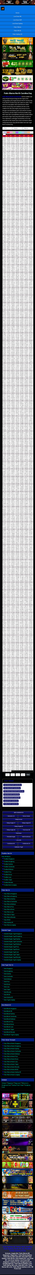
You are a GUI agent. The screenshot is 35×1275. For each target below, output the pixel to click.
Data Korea (7, 984)
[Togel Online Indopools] (17, 1225)
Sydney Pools (15, 1262)
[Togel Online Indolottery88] (17, 1210)
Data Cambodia (8, 976)
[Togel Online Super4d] (17, 56)
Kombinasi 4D (11, 843)
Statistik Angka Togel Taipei (12, 954)
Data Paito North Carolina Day (11, 794)
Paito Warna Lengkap (10, 925)
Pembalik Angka (11, 836)
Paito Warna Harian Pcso (11, 1056)
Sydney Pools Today (17, 1085)
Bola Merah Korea (9, 1024)
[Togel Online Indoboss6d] (17, 1104)
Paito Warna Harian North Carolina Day (14, 791)
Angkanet (6, 1262)
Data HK (18, 1257)
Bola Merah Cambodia (10, 1016)
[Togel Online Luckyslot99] (17, 1180)
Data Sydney (7, 973)
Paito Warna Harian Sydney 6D (12, 1072)
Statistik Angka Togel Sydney (12, 939)
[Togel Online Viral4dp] (17, 86)
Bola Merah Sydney (9, 1013)
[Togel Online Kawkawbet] (17, 1119)
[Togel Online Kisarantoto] (17, 71)
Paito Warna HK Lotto (10, 1265)
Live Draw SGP (17, 20)
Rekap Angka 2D (18, 826)
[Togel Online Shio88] (17, 1232)
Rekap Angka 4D (11, 829)
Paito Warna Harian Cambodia (12, 1051)
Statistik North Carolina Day (11, 801)
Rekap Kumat (18, 819)
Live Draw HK (17, 16)
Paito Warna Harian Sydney (11, 1048)
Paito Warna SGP (9, 1257)
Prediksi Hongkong (9, 861)
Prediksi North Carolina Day (11, 804)
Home (17, 13)
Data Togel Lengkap (9, 1000)
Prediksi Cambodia (9, 866)
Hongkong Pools (26, 1262)
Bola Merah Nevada (9, 1032)
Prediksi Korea (8, 874)
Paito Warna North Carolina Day (18, 93)
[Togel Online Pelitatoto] (17, 79)
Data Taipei (7, 989)
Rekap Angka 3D (26, 823)
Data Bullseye (8, 979)
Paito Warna (17, 27)
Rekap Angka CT (11, 823)
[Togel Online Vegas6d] (17, 1127)
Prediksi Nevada (8, 882)
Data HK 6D (7, 994)
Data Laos (7, 987)
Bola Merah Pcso (8, 1021)
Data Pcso (7, 981)
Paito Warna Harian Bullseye (12, 1054)
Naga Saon (14, 1255)
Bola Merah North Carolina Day (12, 797)
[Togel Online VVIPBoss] (17, 41)
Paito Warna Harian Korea (11, 1059)
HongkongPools (8, 1263)
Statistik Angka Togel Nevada (12, 957)
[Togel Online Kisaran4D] (17, 63)
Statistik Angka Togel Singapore (13, 933)
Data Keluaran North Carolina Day (12, 785)
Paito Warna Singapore (10, 893)
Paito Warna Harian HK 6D (11, 1069)
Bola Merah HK (8, 1011)
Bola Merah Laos (8, 1027)
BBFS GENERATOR (18, 812)
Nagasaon (10, 1083)
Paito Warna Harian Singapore (12, 1043)
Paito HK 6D (17, 30)
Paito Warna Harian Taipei (11, 1064)
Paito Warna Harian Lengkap (12, 1074)
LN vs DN (18, 840)
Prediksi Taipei (8, 879)
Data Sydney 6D (8, 997)
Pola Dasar (18, 833)
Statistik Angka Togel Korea (11, 949)
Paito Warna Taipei (9, 914)
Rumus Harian (26, 816)
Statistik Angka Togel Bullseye (12, 944)
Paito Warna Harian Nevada (11, 1067)
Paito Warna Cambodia (10, 901)
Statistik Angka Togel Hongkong (13, 936)
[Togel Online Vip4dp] (17, 1187)
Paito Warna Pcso (9, 907)
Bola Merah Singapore (10, 1008)
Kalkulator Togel (18, 847)
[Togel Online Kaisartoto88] (17, 1164)
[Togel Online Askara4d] (17, 1134)
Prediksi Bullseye (8, 869)
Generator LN (10, 816)
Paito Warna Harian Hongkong (12, 1046)
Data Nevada (7, 992)
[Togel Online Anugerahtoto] (17, 1202)
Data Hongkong (8, 971)
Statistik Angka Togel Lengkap (12, 960)
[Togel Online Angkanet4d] (17, 1217)
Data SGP (25, 1257)
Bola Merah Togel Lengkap (11, 1034)
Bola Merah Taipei (9, 1029)
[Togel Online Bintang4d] (17, 1142)
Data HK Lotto (23, 1265)
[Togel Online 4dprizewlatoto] (17, 1157)
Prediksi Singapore (9, 859)
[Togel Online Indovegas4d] (17, 1240)
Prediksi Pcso (7, 872)
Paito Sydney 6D (17, 34)
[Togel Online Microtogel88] (17, 1096)
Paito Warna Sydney (9, 899)
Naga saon (18, 1083)
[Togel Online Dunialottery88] (17, 1195)
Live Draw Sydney (17, 23)
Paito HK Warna (6, 856)
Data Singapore (8, 968)
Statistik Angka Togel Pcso (11, 947)
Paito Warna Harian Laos (11, 1061)
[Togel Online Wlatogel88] (17, 1149)
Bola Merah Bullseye (9, 1019)
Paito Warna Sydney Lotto (23, 1263)
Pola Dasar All (26, 829)
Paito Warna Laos (9, 912)
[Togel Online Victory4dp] (17, 1112)
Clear (28, 774)
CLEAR (4, 132)
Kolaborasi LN (26, 843)
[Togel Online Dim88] (17, 48)
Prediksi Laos (7, 877)
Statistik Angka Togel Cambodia (13, 941)
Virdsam (4, 1083)
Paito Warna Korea (9, 909)
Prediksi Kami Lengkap (10, 885)
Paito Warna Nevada (9, 917)
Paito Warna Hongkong (10, 896)
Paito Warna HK (24, 1253)
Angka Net (14, 1253)
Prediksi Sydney (8, 864)
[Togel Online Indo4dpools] (17, 1172)
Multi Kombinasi (26, 836)
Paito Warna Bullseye (10, 904)
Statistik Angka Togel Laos (11, 952)
